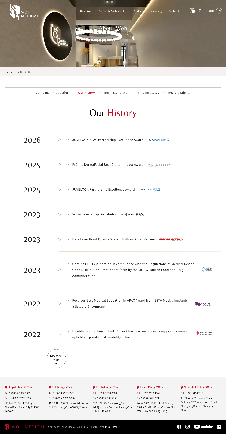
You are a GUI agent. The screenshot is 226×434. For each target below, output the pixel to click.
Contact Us (174, 11)
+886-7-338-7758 (108, 398)
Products (138, 11)
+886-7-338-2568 (107, 393)
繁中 (211, 11)
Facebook (179, 427)
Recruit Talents (179, 92)
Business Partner (116, 92)
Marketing (156, 11)
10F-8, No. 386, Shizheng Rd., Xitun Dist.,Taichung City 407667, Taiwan (68, 405)
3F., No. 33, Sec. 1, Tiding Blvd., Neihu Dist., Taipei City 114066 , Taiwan (22, 407)
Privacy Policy (112, 426)
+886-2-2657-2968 (20, 393)
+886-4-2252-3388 (65, 398)
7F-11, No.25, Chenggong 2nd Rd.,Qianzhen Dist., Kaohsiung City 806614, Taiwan (112, 407)
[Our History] (24, 13)
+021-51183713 (194, 393)
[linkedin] (25, 427)
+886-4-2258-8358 (64, 393)
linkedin (219, 427)
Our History (24, 71)
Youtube (203, 427)
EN (219, 11)
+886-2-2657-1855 (21, 398)
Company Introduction (52, 92)
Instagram (187, 427)
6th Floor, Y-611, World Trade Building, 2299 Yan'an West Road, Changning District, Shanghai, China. (199, 404)
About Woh (86, 11)
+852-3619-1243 (151, 398)
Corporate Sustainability (113, 11)
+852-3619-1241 (151, 393)
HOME (8, 71)
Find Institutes (148, 92)
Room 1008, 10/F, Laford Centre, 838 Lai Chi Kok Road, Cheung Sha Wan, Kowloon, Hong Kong (156, 407)
